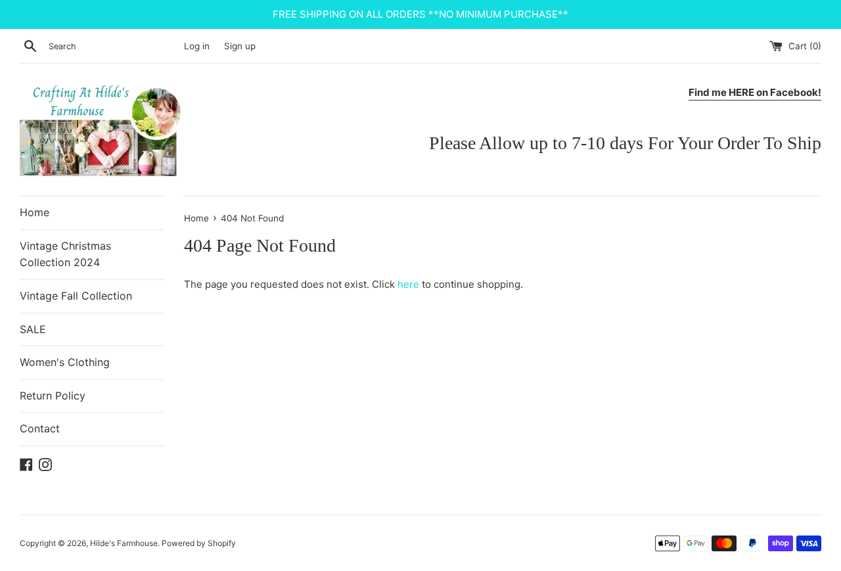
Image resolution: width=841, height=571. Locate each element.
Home (34, 212)
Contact (40, 428)
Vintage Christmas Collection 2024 (65, 254)
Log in (197, 46)
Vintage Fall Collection (76, 295)
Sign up (240, 46)
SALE (33, 329)
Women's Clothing (65, 362)
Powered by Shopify (199, 543)
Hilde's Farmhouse (124, 543)
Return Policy (52, 395)
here (408, 284)
